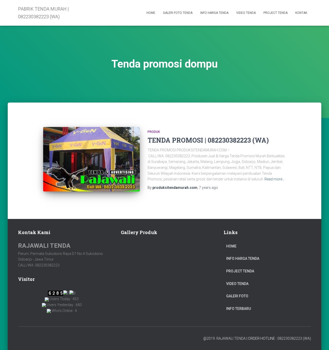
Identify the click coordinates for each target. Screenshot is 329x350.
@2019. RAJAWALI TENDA (224, 338)
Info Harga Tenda (214, 13)
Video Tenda (246, 13)
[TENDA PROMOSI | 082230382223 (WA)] (91, 159)
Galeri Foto (237, 296)
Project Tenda (275, 13)
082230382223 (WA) (294, 338)
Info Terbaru (238, 309)
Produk (154, 132)
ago (208, 188)
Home (151, 13)
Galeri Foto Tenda (178, 13)
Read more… (274, 179)
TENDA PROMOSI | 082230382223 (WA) (208, 140)
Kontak (301, 13)
